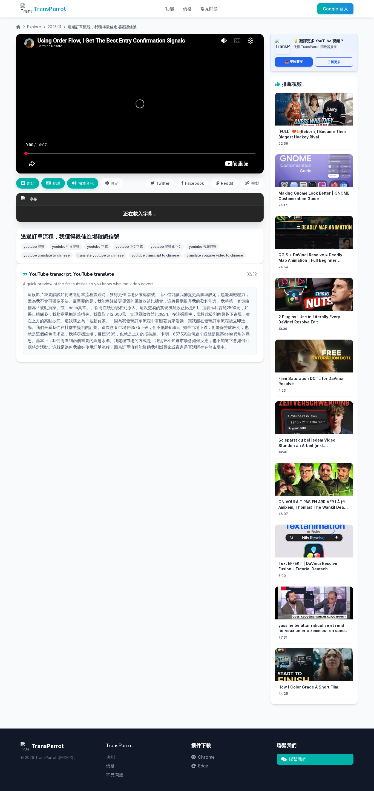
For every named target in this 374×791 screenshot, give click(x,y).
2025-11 (54, 26)
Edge (203, 766)
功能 (169, 9)
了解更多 (334, 62)
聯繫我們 (297, 759)
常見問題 (209, 9)
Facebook (194, 183)
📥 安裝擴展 (294, 61)
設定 (114, 183)
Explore (34, 26)
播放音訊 (86, 183)
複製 (255, 183)
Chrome (206, 757)
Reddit (227, 183)
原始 (30, 183)
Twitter (162, 183)
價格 (187, 9)
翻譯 (56, 183)
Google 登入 (335, 9)
